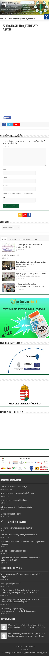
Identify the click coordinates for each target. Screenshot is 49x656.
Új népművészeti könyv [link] (11, 514)
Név (5, 169)
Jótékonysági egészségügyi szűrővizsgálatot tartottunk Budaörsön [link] (18, 609)
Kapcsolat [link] (18, 646)
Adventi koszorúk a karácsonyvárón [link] (16, 507)
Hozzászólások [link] (25, 239)
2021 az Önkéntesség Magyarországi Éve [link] (19, 535)
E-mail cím (7, 177)
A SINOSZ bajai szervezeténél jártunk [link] (17, 493)
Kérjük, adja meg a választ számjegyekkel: (18, 193)
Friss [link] (4, 239)
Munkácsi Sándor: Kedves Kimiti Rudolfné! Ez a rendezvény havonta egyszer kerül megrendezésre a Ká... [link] (27, 627)
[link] (3, 7)
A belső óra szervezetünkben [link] (13, 551)
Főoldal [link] (3, 19)
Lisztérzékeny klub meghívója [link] (14, 486)
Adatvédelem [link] (29, 646)
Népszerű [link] (12, 239)
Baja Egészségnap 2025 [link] (10, 255)
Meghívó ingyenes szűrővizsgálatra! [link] (17, 528)
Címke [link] (36, 239)
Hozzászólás (8, 146)
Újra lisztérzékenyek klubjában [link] (14, 500)
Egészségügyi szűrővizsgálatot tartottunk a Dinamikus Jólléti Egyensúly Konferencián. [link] (31, 264)
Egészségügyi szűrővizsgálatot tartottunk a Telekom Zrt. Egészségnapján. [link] (20, 600)
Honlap (5, 185)
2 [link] (11, 489)
